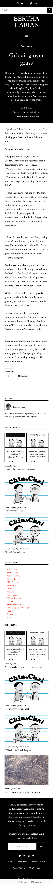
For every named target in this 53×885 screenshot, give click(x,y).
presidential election (15, 605)
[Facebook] (17, 3)
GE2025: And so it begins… (16, 552)
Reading (10, 611)
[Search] (49, 10)
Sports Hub (34, 117)
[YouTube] (35, 3)
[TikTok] (31, 3)
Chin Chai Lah (13, 582)
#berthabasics (12, 570)
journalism (11, 586)
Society (10, 614)
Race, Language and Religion (18, 608)
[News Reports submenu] (28, 861)
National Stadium (21, 117)
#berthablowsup (13, 576)
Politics (25, 508)
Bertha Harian (26, 22)
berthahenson (26, 108)
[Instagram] (26, 3)
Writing (10, 618)
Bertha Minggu (13, 579)
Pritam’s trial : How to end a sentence (20, 469)
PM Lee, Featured (14, 598)
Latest (7, 508)
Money (10, 592)
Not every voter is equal (14, 511)
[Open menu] (26, 36)
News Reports (26, 46)
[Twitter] (22, 3)
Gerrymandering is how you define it (23, 792)
